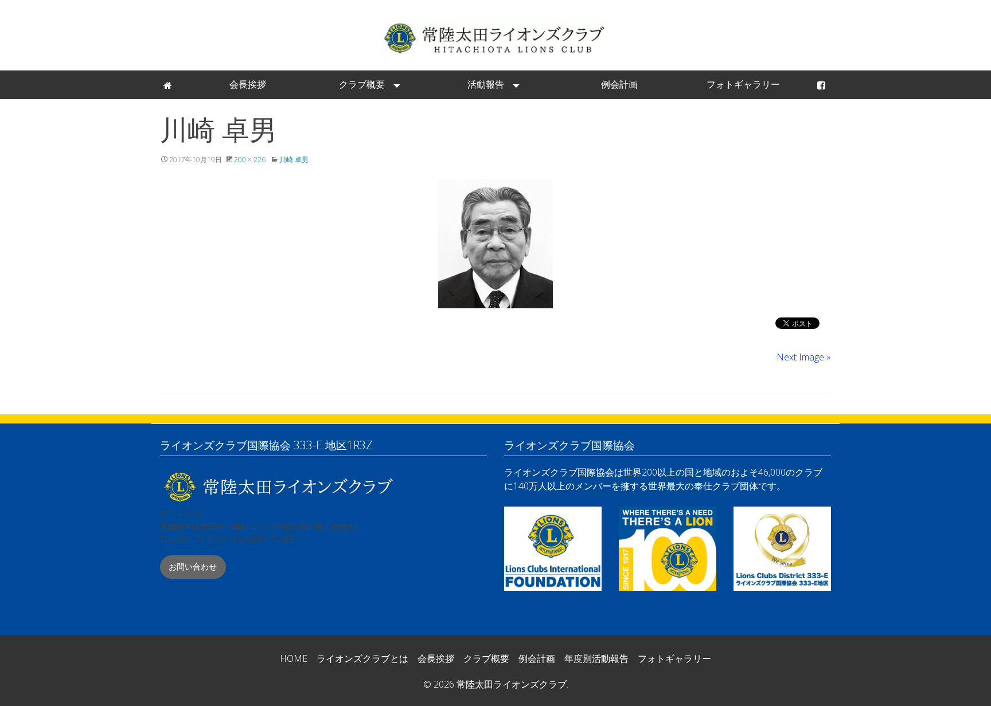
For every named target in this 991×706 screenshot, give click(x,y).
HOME (293, 658)
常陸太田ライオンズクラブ (495, 37)
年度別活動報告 (596, 658)
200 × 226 (250, 159)
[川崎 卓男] (495, 243)
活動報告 (485, 84)
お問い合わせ (193, 566)
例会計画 (619, 84)
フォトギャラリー (743, 84)
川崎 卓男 (294, 159)
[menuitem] (168, 84)
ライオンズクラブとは (362, 658)
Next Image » (804, 357)
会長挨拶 (247, 84)
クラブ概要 (362, 84)
